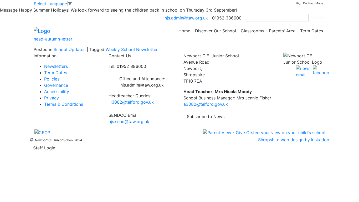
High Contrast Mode (309, 3)
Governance (56, 85)
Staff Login (44, 147)
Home (184, 30)
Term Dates (311, 30)
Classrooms (252, 30)
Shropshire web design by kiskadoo (293, 139)
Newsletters (56, 66)
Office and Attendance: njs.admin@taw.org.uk (142, 82)
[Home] (42, 30)
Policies (51, 79)
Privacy (51, 97)
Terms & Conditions (63, 104)
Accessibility (56, 91)
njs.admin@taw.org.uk (186, 18)
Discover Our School (215, 30)
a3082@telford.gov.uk (205, 104)
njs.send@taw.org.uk (129, 121)
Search (317, 18)
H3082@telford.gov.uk (131, 102)
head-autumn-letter (53, 39)
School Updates (69, 49)
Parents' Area (282, 30)
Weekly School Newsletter (132, 49)
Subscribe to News (205, 116)
